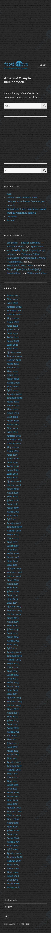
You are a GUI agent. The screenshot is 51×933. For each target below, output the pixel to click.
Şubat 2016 (13, 591)
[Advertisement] (25, 31)
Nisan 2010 (12, 822)
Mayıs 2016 (13, 580)
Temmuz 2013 (14, 701)
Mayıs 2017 (12, 534)
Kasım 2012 (13, 731)
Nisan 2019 (13, 451)
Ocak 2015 (12, 633)
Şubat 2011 (12, 785)
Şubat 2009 (13, 876)
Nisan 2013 (12, 712)
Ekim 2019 (12, 428)
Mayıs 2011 (12, 773)
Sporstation (37, 246)
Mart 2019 (12, 454)
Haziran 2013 (14, 705)
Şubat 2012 (12, 743)
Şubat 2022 (13, 329)
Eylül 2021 (12, 348)
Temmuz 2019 (14, 439)
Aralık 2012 (13, 728)
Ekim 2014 (12, 644)
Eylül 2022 (12, 303)
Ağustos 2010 (14, 807)
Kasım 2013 (13, 686)
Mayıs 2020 (13, 401)
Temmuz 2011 (14, 766)
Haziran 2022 (14, 314)
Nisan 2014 (12, 667)
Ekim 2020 (12, 386)
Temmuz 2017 (14, 527)
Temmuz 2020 (14, 398)
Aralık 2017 (12, 508)
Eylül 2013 (12, 693)
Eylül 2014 (12, 648)
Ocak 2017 (12, 549)
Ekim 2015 (12, 599)
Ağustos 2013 (14, 697)
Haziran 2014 (14, 659)
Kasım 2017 (13, 511)
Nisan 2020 (13, 405)
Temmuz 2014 (14, 656)
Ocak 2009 (12, 879)
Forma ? (11, 220)
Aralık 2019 (13, 420)
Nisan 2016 (13, 583)
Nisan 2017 (12, 538)
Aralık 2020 (13, 379)
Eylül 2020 (12, 390)
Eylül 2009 (12, 849)
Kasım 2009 (13, 841)
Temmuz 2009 (14, 857)
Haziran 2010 (14, 815)
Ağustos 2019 (14, 435)
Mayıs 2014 (13, 663)
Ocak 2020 (12, 416)
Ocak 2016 (12, 595)
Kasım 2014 (13, 640)
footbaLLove (9, 924)
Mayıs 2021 (13, 363)
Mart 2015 (12, 625)
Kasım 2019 (13, 424)
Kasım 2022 (13, 295)
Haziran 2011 (13, 769)
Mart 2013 (12, 716)
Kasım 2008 (13, 887)
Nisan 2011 (12, 777)
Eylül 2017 (12, 519)
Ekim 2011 (12, 758)
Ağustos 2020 (14, 394)
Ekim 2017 (12, 515)
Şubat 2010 (12, 830)
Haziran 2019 (14, 443)
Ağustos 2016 (14, 568)
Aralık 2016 (13, 553)
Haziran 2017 (14, 530)
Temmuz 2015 (14, 610)
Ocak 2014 (12, 678)
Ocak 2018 (12, 504)
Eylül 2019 (12, 432)
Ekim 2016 (12, 561)
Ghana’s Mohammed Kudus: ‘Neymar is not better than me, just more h (26, 201)
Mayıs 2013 (12, 709)
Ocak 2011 (12, 788)
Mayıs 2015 (13, 618)
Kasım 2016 (13, 557)
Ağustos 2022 (14, 306)
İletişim (8, 906)
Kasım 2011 (13, 754)
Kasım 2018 (13, 470)
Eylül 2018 (12, 477)
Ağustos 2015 (14, 606)
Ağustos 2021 (14, 352)
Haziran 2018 (14, 485)
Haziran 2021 (14, 360)
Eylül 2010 (12, 804)
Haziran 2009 (14, 860)
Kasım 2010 (13, 796)
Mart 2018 (12, 496)
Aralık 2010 (13, 792)
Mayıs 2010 (13, 819)
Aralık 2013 (12, 682)
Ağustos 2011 (14, 762)
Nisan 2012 (12, 735)
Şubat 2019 (13, 458)
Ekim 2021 (12, 344)
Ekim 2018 (12, 473)
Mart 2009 (12, 872)
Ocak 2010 (12, 834)
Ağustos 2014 (14, 652)
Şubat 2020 (13, 413)
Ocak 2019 (12, 462)
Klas (9, 193)
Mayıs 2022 (13, 318)
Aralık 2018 (13, 466)
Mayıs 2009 (13, 864)
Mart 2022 (12, 325)
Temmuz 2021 (14, 356)
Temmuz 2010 (14, 811)
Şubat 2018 (12, 500)
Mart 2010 (12, 826)
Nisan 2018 (12, 492)
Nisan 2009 (13, 868)
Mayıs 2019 (13, 447)
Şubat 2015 (12, 629)
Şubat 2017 (12, 545)
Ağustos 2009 (14, 853)
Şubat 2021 (12, 375)
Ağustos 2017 (14, 523)
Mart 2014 (12, 671)
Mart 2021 (12, 371)
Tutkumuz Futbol (36, 273)
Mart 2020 (12, 409)
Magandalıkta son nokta (20, 265)
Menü (43, 65)
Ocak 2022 (12, 333)
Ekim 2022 (12, 299)
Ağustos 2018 (14, 481)
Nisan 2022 (13, 322)
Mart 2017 (12, 542)
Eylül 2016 (12, 564)
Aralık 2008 (13, 883)
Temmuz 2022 (14, 310)
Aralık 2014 (13, 637)
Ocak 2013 (12, 724)
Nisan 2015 (12, 621)
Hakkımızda (10, 900)
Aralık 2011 (12, 750)
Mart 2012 (12, 739)
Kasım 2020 (13, 382)
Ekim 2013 (12, 690)
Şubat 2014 (12, 674)
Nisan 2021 (12, 367)
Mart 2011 (12, 781)
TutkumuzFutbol (30, 254)
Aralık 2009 (13, 838)
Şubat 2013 (12, 720)
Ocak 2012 (12, 747)
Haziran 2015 (14, 614)
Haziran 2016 (14, 576)
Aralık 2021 (13, 337)
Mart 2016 (12, 587)
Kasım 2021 (13, 341)
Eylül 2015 (12, 602)
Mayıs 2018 (13, 489)
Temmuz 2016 (14, 572)
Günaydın (12, 216)
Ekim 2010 (12, 800)
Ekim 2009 (12, 845)
